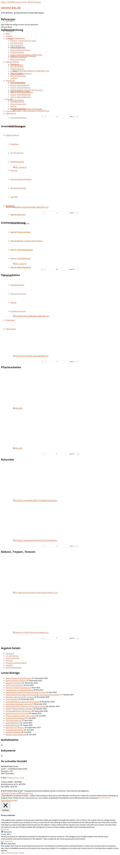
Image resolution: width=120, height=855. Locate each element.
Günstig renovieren (13, 732)
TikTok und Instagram (14, 685)
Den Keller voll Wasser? (15, 727)
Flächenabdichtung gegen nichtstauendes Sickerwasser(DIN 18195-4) (33, 694)
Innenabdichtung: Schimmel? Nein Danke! (22, 701)
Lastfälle (14, 197)
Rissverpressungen (17, 59)
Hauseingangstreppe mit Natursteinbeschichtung (26, 692)
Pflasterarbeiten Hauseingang (18, 687)
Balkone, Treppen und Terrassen (23, 40)
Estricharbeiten (16, 43)
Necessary (8, 832)
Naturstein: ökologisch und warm (19, 704)
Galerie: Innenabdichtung (20, 258)
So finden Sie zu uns (18, 311)
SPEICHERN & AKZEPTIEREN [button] (12, 853)
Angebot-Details (12, 135)
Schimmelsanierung (18, 117)
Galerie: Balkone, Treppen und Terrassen (26, 241)
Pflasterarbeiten (17, 100)
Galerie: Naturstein (18, 214)
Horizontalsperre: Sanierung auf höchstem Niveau (26, 706)
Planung (13, 170)
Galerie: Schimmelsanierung (21, 249)
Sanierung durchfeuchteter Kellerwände (26, 109)
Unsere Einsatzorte (18, 293)
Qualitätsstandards (18, 188)
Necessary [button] (5, 829)
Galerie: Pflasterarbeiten (20, 232)
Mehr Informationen (9, 800)
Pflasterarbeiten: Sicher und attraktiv (21, 716)
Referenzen (10, 205)
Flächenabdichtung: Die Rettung (19, 711)
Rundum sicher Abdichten (16, 734)
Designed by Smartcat (10, 793)
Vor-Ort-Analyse (16, 153)
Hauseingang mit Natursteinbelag (19, 690)
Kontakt (9, 99)
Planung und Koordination (21, 179)
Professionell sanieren (15, 730)
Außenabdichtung (17, 38)
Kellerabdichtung (13, 723)
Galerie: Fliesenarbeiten (19, 85)
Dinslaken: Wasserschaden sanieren (20, 697)
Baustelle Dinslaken (14, 683)
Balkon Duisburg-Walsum (16, 680)
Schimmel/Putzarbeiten (15, 718)
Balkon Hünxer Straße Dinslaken (19, 678)
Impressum (10, 320)
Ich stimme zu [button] (104, 798)
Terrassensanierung (14, 720)
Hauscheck (14, 144)
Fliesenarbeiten (16, 45)
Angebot (9, 38)
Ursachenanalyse (17, 161)
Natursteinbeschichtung (20, 50)
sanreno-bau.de (11, 7)
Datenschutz (11, 329)
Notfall (13, 302)
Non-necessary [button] (7, 841)
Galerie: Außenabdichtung (20, 267)
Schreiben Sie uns (17, 285)
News (8, 33)
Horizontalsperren (17, 47)
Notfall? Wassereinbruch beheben (19, 708)
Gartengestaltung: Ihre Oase (17, 713)
